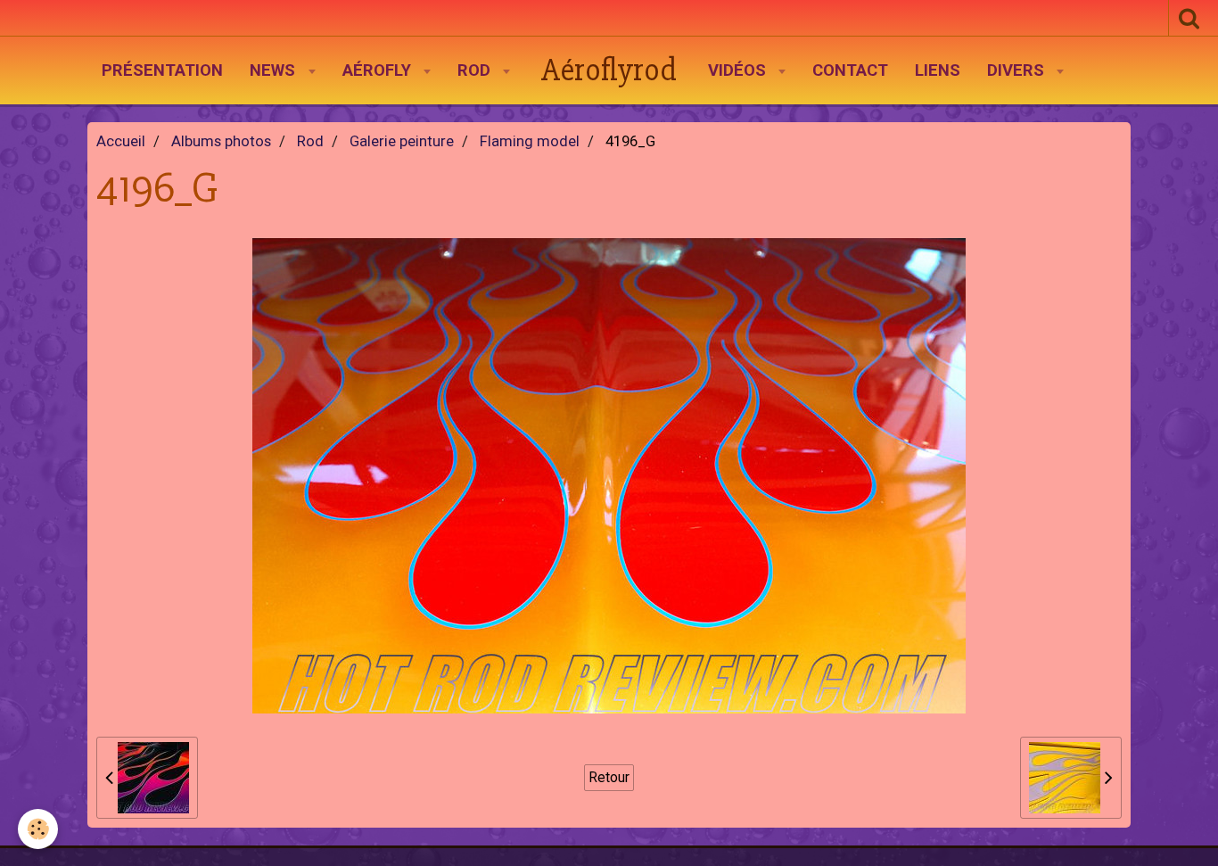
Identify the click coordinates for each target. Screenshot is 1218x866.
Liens (937, 70)
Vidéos (739, 70)
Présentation (162, 70)
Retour (609, 777)
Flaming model (530, 141)
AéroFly (379, 70)
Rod (476, 70)
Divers (1018, 70)
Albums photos (221, 141)
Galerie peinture (402, 141)
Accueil (120, 141)
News (275, 70)
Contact (850, 70)
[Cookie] (38, 829)
